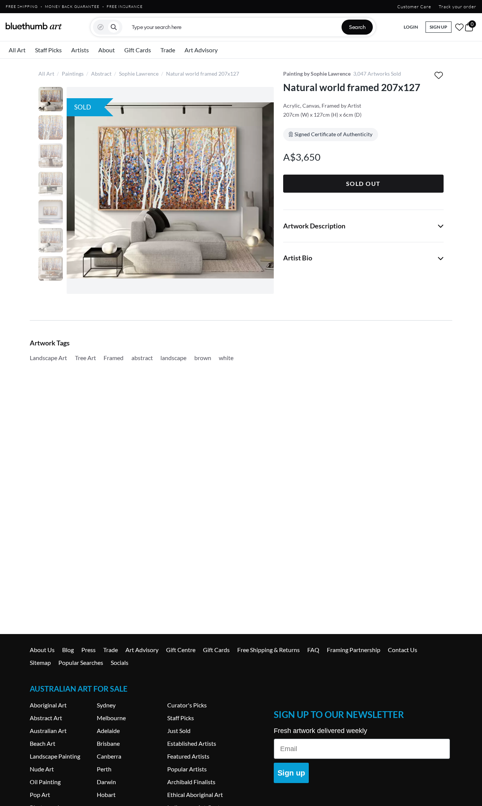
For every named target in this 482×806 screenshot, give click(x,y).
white (226, 357)
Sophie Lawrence (139, 73)
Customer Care (414, 6)
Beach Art (42, 743)
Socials (119, 662)
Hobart (106, 794)
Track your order (457, 6)
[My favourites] (459, 27)
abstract (142, 357)
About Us (42, 649)
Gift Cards (137, 49)
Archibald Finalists (191, 781)
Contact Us (402, 649)
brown (202, 357)
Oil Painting (45, 781)
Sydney (106, 705)
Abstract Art (46, 717)
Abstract (101, 73)
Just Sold (179, 730)
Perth (104, 769)
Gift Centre (180, 649)
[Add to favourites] (438, 75)
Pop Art (40, 794)
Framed (114, 357)
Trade (167, 49)
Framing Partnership (353, 649)
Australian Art (48, 730)
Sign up (291, 773)
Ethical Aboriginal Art (195, 794)
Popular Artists (187, 769)
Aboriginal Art (48, 705)
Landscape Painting (55, 756)
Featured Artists (188, 756)
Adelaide (108, 730)
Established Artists (191, 743)
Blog (68, 649)
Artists (80, 49)
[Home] (34, 26)
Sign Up (438, 27)
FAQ (313, 649)
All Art (17, 49)
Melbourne (111, 717)
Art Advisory (201, 49)
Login (411, 27)
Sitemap (40, 662)
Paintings (73, 73)
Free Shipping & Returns (268, 649)
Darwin (106, 781)
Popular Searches (80, 662)
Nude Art (42, 769)
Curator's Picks (187, 705)
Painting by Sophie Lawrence (317, 73)
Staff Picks (48, 49)
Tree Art (85, 357)
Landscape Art (48, 357)
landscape (173, 357)
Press (88, 649)
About (106, 49)
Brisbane (108, 743)
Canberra (109, 756)
